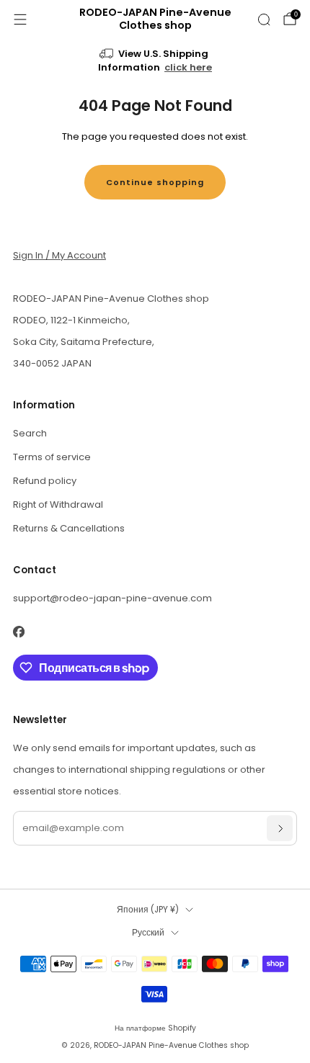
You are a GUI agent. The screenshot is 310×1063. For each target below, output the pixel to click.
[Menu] (20, 19)
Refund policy (44, 481)
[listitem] (155, 62)
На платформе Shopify (155, 1028)
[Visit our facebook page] (18, 632)
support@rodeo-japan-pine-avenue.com (112, 598)
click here (188, 67)
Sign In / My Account (59, 255)
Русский (148, 932)
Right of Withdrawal (58, 504)
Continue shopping (155, 182)
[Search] (264, 19)
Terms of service (52, 457)
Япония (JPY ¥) (148, 909)
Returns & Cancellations (69, 528)
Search (30, 433)
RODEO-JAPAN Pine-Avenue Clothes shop (155, 19)
